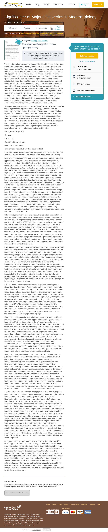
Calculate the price (87, 56)
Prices (28, 4)
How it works (75, 504)
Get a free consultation (87, 61)
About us (84, 504)
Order (48, 504)
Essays (46, 4)
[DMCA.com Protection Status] (52, 511)
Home (6, 33)
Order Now (97, 4)
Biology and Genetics (39, 41)
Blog (37, 4)
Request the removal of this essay (17, 493)
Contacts (71, 4)
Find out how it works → (84, 97)
